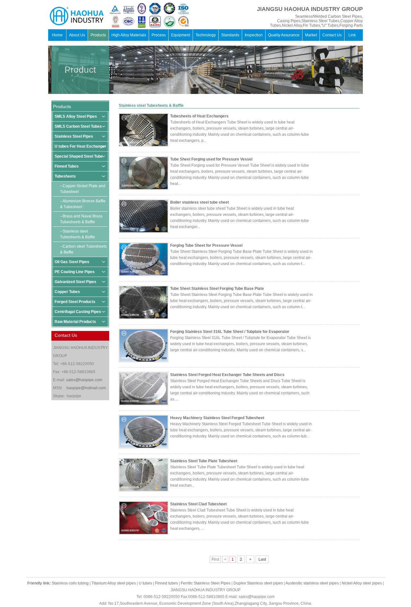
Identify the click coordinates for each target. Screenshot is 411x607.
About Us (77, 35)
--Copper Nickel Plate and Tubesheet (82, 189)
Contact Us (332, 35)
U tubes (145, 583)
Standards (230, 35)
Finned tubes (166, 583)
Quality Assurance (284, 35)
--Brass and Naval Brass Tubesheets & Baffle (81, 219)
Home (57, 35)
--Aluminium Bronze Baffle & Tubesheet (83, 204)
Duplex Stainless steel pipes (258, 583)
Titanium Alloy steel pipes (114, 583)
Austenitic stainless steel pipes (312, 583)
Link (352, 35)
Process (159, 35)
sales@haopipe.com (84, 380)
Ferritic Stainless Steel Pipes (206, 583)
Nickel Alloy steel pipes (362, 583)
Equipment (180, 35)
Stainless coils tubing (70, 583)
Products (98, 35)
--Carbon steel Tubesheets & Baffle (83, 249)
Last (262, 559)
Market (311, 35)
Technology (206, 35)
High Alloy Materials (128, 35)
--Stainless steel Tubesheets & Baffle (77, 234)
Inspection (254, 35)
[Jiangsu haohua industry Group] (61, 15)
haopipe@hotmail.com (86, 388)
